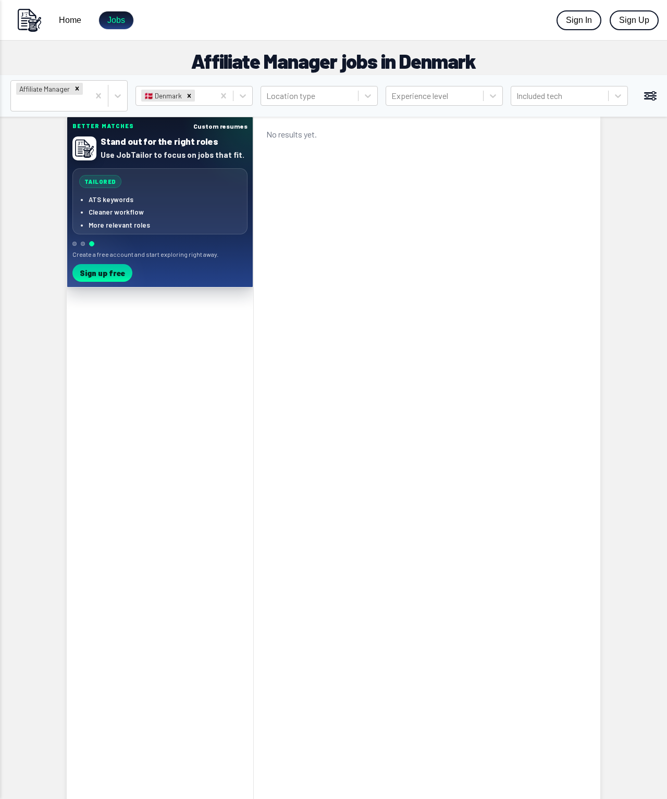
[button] (77, 89)
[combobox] (17, 103)
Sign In (579, 20)
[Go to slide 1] (74, 244)
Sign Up (634, 20)
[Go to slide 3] (91, 243)
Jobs (116, 20)
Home (70, 20)
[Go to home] (29, 20)
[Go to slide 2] (83, 244)
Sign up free (102, 273)
